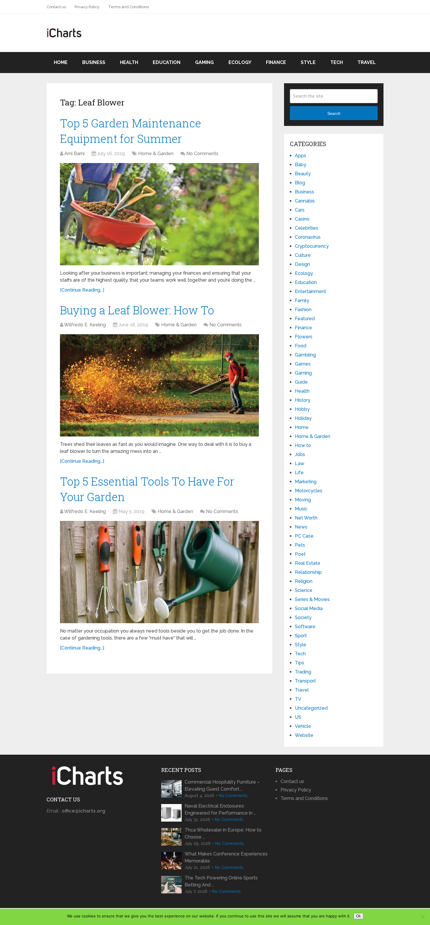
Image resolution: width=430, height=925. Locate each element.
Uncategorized (311, 708)
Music (301, 509)
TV (298, 699)
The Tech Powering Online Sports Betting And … (221, 881)
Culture (303, 255)
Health (129, 62)
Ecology (239, 62)
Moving (303, 500)
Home (61, 62)
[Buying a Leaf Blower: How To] (159, 385)
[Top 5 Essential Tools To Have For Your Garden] (159, 572)
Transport (305, 681)
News (301, 527)
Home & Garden (155, 153)
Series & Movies (312, 599)
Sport (301, 635)
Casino (302, 219)
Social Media (309, 608)
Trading (303, 672)
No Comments (202, 153)
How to (303, 445)
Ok (358, 916)
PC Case (304, 536)
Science (303, 590)
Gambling (305, 355)
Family (302, 300)
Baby (300, 164)
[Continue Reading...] (82, 290)
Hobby (302, 409)
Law (299, 463)
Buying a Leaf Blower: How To (137, 310)
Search (333, 113)
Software (305, 626)
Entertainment (310, 291)
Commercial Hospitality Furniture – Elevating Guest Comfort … (222, 785)
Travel (366, 62)
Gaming (204, 62)
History (302, 400)
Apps (300, 155)
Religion (303, 581)
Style (308, 62)
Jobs (300, 454)
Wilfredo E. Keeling (85, 325)
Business (93, 62)
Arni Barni (74, 153)
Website (304, 735)
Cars (300, 210)
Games (303, 364)
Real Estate (307, 563)
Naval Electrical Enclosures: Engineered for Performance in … (220, 809)
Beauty (303, 173)
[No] (423, 917)
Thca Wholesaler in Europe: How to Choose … (223, 833)
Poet (300, 554)
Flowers (303, 336)
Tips (299, 663)
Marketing (306, 481)
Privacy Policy (87, 7)
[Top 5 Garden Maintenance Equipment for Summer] (159, 214)
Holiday (303, 418)
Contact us (56, 7)
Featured (305, 318)
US (298, 717)
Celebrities (306, 228)
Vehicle (303, 726)
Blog (300, 183)
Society (303, 617)
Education (166, 62)
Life (299, 472)
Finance (276, 62)
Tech (336, 62)
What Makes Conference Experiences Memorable (226, 857)
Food (300, 346)
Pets (300, 545)
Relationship (308, 572)
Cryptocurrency (312, 246)
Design (302, 264)
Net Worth (306, 518)
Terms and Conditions (128, 7)
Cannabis (305, 201)
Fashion (303, 309)
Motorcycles (308, 490)
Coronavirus (308, 237)
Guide (301, 382)
